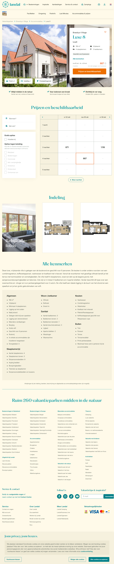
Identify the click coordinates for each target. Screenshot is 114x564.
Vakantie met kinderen (92, 438)
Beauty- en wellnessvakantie (94, 430)
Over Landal (33, 509)
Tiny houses (33, 467)
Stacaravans (33, 461)
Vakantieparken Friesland (9, 424)
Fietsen (87, 460)
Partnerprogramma (35, 522)
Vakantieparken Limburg (9, 433)
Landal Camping (62, 509)
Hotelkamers (34, 451)
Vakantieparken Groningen (10, 430)
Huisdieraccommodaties (65, 421)
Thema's (88, 411)
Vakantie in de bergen (64, 479)
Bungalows (33, 445)
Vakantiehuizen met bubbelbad (67, 449)
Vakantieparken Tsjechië (37, 427)
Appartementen (34, 442)
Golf (86, 463)
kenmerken (78, 59)
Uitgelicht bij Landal (8, 457)
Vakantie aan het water (64, 473)
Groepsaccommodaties (65, 418)
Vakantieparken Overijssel (10, 439)
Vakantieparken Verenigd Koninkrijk (40, 430)
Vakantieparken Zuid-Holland (11, 452)
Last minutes (6, 461)
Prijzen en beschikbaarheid (89, 71)
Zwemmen (88, 479)
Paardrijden (88, 466)
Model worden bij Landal (37, 519)
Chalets (32, 448)
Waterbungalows (35, 473)
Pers (31, 525)
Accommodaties (35, 438)
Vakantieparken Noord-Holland (11, 436)
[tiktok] (71, 498)
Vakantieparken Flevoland (10, 421)
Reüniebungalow (63, 433)
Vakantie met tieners (91, 448)
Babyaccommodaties (64, 414)
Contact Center (26, 497)
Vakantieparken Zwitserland (38, 433)
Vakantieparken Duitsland (37, 421)
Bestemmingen (34, 4)
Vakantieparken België (36, 414)
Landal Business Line (63, 512)
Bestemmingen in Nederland (11, 411)
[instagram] (65, 498)
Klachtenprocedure (8, 522)
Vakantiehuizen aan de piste (66, 436)
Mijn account (6, 512)
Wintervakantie (90, 421)
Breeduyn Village (80, 32)
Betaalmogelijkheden (8, 519)
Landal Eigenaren (62, 515)
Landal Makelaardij (62, 519)
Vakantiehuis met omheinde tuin (67, 424)
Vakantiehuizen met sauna (65, 452)
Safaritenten (33, 457)
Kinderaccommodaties (64, 427)
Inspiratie (46, 4)
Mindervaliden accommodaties (67, 446)
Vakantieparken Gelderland (10, 427)
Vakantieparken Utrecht (9, 443)
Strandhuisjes (34, 464)
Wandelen (88, 472)
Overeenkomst (6, 515)
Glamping (88, 414)
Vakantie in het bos (63, 470)
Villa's (32, 470)
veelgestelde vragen (16, 494)
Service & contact (71, 4)
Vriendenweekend (91, 433)
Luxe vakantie (89, 418)
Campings (87, 4)
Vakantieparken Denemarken (38, 418)
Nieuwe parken (6, 464)
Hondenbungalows (63, 458)
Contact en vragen (7, 509)
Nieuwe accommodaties (9, 467)
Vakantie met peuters (91, 445)
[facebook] (59, 498)
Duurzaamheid (34, 512)
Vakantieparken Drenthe (9, 418)
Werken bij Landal (35, 515)
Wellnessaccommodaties (65, 439)
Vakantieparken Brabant (9, 414)
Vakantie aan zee (63, 476)
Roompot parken (7, 470)
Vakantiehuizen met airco (65, 455)
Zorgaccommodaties (64, 443)
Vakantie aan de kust (64, 467)
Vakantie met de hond (92, 427)
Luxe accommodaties (64, 430)
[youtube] (77, 498)
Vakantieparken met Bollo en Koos (95, 451)
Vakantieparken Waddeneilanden (12, 446)
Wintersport (89, 475)
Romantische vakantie (92, 424)
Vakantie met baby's (91, 442)
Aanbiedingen (57, 4)
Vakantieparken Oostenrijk (38, 424)
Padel (87, 469)
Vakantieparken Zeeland (9, 449)
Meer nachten (77, 180)
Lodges (32, 454)
